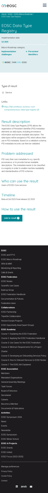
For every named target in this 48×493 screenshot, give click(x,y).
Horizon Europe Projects (11, 321)
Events (4, 426)
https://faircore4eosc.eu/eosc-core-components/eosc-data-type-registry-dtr (20, 108)
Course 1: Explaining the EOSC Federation (19, 334)
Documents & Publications (12, 408)
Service (8, 92)
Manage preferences (10, 466)
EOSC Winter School (10, 439)
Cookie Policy (6, 476)
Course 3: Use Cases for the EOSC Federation (20, 342)
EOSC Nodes (6, 281)
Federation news (8, 303)
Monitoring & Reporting (11, 268)
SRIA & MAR (6, 264)
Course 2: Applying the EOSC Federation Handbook (23, 338)
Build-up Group (7, 290)
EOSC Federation (9, 277)
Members (5, 373)
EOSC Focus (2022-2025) (12, 456)
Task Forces (6, 386)
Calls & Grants (7, 272)
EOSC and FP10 (8, 255)
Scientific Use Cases (10, 285)
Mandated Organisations (11, 377)
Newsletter (6, 430)
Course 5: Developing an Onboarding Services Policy (23, 356)
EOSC (3, 250)
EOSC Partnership (8, 312)
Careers (4, 399)
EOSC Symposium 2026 (11, 417)
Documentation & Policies (12, 299)
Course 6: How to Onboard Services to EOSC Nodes (23, 360)
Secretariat (6, 395)
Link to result (12, 218)
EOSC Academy (8, 329)
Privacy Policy (6, 471)
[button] (45, 5)
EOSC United (6, 452)
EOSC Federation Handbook (13, 294)
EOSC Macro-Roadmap (11, 259)
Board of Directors (9, 391)
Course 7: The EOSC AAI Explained (16, 364)
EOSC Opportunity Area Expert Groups (17, 325)
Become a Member (9, 404)
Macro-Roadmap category (13, 47)
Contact (4, 481)
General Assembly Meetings (13, 382)
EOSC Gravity (7, 448)
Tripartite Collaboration (11, 316)
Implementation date (10, 38)
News (3, 421)
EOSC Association (9, 369)
